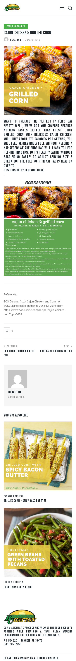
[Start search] (70, 8)
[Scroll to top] (69, 654)
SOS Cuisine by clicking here (24, 170)
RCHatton (14, 392)
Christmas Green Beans (18, 587)
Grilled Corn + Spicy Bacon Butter (25, 501)
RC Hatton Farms (14, 658)
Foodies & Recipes (16, 26)
